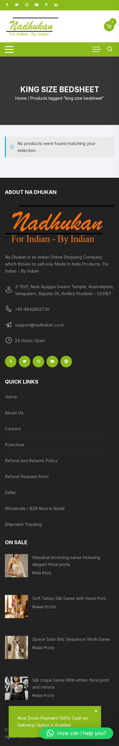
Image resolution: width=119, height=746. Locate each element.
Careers (13, 428)
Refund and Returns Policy (31, 460)
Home (21, 98)
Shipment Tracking (23, 524)
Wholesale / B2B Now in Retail (34, 508)
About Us (14, 412)
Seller (10, 492)
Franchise (14, 444)
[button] (76, 733)
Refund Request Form (27, 476)
